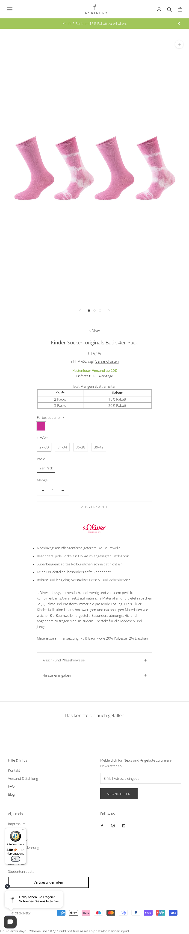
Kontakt (14, 770)
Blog (11, 794)
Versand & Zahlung (23, 778)
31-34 (62, 447)
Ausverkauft (94, 507)
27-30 (44, 447)
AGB (11, 831)
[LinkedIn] (123, 825)
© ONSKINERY (21, 913)
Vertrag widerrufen (48, 882)
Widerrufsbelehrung (23, 847)
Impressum (17, 823)
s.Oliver (94, 330)
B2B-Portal (16, 863)
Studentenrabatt (21, 871)
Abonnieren (119, 794)
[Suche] (169, 9)
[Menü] (23, 831)
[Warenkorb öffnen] (180, 9)
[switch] (15, 859)
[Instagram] (113, 825)
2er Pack (46, 468)
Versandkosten (107, 361)
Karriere (14, 855)
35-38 (80, 447)
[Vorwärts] (109, 310)
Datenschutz (18, 839)
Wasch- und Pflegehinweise (63, 660)
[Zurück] (80, 310)
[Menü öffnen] (9, 9)
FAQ (11, 786)
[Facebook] (102, 825)
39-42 (98, 447)
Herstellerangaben (56, 675)
